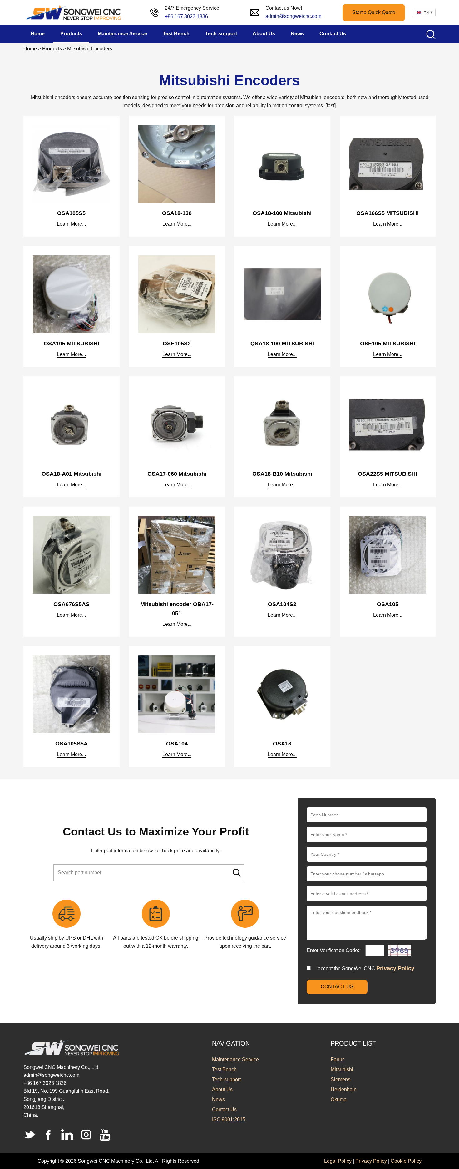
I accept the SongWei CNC (364, 968)
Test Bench (224, 1069)
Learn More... (71, 224)
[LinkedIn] (67, 1135)
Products (52, 48)
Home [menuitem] (38, 33)
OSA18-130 (177, 213)
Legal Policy (338, 1161)
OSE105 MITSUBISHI (387, 343)
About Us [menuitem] (264, 33)
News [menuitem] (297, 33)
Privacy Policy (395, 968)
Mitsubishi (342, 1069)
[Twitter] (29, 1135)
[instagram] (86, 1135)
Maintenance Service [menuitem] (122, 33)
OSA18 (282, 743)
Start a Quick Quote (373, 12)
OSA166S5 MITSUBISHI (387, 213)
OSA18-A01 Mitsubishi (71, 474)
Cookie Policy (406, 1161)
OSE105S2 (177, 343)
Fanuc (338, 1059)
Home (30, 48)
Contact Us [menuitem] (332, 33)
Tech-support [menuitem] (221, 33)
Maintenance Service (235, 1059)
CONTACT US (337, 986)
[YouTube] (105, 1135)
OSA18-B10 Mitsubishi (282, 474)
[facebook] (48, 1135)
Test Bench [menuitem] (176, 33)
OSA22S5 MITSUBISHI (387, 474)
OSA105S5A (71, 743)
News (218, 1099)
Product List (353, 1043)
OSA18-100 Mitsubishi (282, 213)
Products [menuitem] (71, 33)
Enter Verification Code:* (334, 950)
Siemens (340, 1079)
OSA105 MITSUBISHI (71, 343)
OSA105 (387, 604)
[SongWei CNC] (74, 13)
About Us (222, 1089)
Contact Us (224, 1109)
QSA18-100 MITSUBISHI (282, 343)
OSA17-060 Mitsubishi (176, 474)
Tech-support (226, 1079)
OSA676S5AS (71, 604)
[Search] (237, 873)
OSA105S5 (71, 213)
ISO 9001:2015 (228, 1119)
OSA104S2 (282, 604)
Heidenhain (344, 1089)
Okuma (339, 1099)
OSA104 (177, 743)
